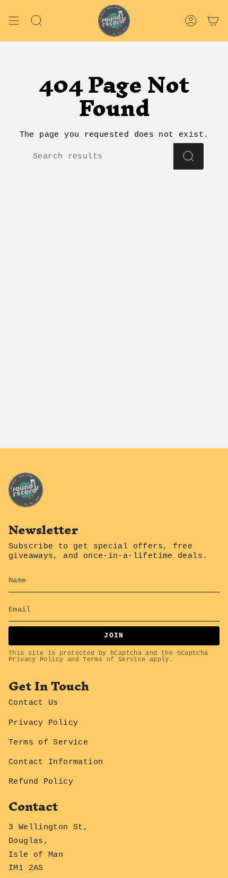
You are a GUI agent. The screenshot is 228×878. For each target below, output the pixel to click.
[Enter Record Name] (188, 156)
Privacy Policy (35, 659)
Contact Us (33, 702)
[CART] (213, 21)
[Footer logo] (25, 490)
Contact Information (55, 762)
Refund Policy (40, 781)
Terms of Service (114, 659)
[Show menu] (13, 21)
